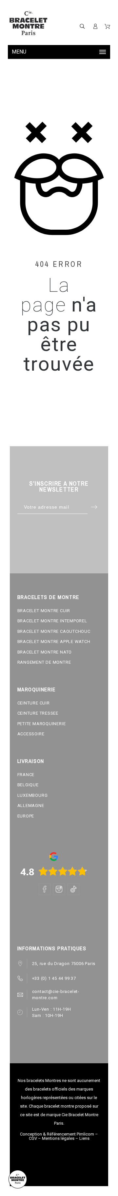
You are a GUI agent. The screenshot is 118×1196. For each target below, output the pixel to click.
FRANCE (26, 774)
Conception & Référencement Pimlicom (57, 1134)
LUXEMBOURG (32, 795)
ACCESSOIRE (31, 733)
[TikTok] (73, 889)
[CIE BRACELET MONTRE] (28, 23)
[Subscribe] (94, 507)
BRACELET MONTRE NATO (44, 652)
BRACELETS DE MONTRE (48, 597)
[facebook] (44, 889)
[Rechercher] (82, 26)
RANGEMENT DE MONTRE (44, 662)
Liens (84, 1138)
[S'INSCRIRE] (95, 26)
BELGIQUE (28, 784)
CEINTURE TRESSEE (37, 713)
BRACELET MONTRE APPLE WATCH (53, 641)
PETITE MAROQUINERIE (41, 723)
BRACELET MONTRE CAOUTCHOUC (53, 631)
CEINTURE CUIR (33, 703)
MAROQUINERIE (36, 689)
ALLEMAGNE (30, 805)
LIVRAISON (30, 761)
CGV (33, 1138)
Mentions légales (58, 1138)
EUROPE (25, 816)
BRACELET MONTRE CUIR (43, 610)
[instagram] (59, 889)
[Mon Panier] (107, 26)
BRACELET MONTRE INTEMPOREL (52, 620)
